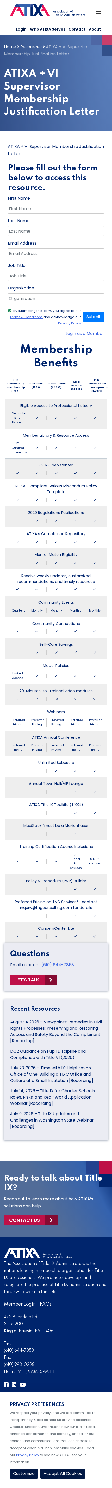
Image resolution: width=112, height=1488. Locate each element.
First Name (19, 198)
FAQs (46, 1304)
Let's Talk (27, 979)
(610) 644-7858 (57, 965)
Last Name (18, 221)
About (95, 29)
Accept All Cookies (62, 1474)
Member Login (20, 1304)
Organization (21, 288)
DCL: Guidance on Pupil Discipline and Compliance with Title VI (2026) (48, 1054)
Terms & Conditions (26, 317)
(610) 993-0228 (19, 1365)
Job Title (17, 266)
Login (21, 29)
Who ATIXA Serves (47, 29)
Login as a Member (85, 333)
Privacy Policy (69, 323)
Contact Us (24, 1220)
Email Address (22, 243)
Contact (77, 29)
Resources (31, 47)
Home (10, 47)
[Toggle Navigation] (98, 13)
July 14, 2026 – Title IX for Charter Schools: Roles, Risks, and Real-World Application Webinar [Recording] (53, 1097)
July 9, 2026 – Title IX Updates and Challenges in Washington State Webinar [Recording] (52, 1120)
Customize (24, 1474)
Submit (93, 317)
